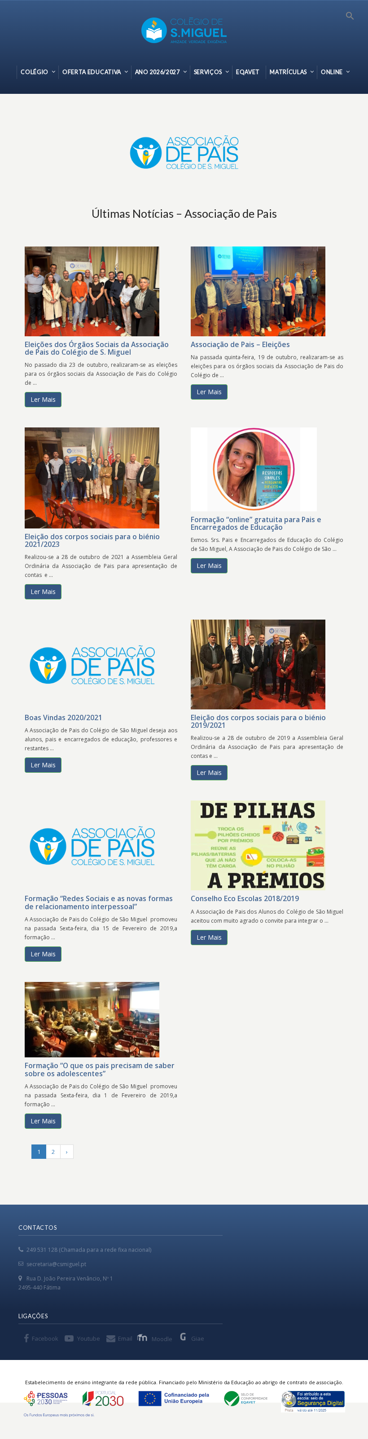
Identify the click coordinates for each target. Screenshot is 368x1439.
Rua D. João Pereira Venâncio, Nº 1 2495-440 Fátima (65, 1283)
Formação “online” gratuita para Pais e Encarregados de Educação (256, 523)
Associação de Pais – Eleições (240, 344)
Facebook (45, 1338)
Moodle (162, 1339)
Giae (197, 1338)
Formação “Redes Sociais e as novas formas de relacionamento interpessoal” (99, 902)
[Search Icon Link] (350, 18)
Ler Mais (43, 399)
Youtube (88, 1338)
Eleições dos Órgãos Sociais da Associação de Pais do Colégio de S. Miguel (97, 348)
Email (125, 1338)
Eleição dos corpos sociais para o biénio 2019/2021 (258, 721)
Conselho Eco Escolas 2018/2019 (245, 898)
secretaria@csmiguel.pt (56, 1264)
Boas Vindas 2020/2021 (63, 717)
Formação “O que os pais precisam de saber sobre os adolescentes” (100, 1069)
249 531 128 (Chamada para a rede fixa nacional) (88, 1250)
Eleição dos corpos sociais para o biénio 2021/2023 (92, 540)
